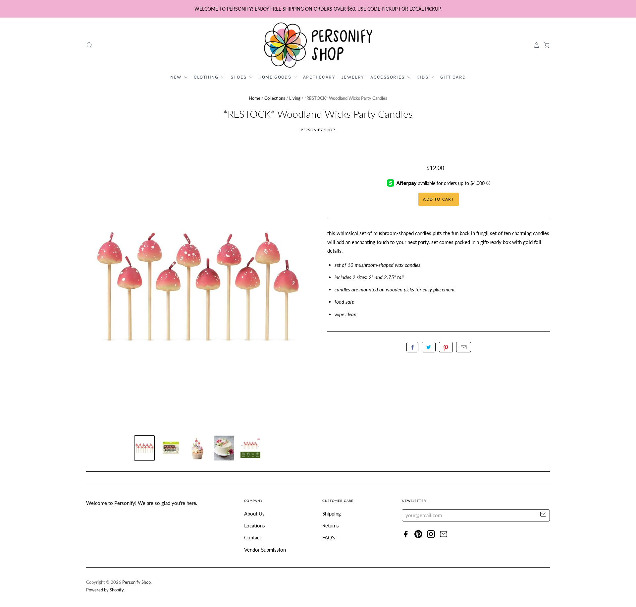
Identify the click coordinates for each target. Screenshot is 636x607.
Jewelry (353, 77)
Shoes (239, 77)
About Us (254, 513)
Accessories (388, 77)
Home (254, 98)
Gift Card (453, 77)
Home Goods (275, 77)
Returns (330, 525)
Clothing (207, 77)
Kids (423, 77)
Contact (252, 537)
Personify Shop (318, 130)
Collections (274, 98)
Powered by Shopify (105, 589)
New (177, 77)
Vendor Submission (265, 550)
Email (463, 347)
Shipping (331, 513)
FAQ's (328, 537)
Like (412, 347)
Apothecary (319, 77)
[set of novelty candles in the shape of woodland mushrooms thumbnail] (144, 448)
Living (294, 98)
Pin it (446, 347)
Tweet (429, 347)
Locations (254, 525)
